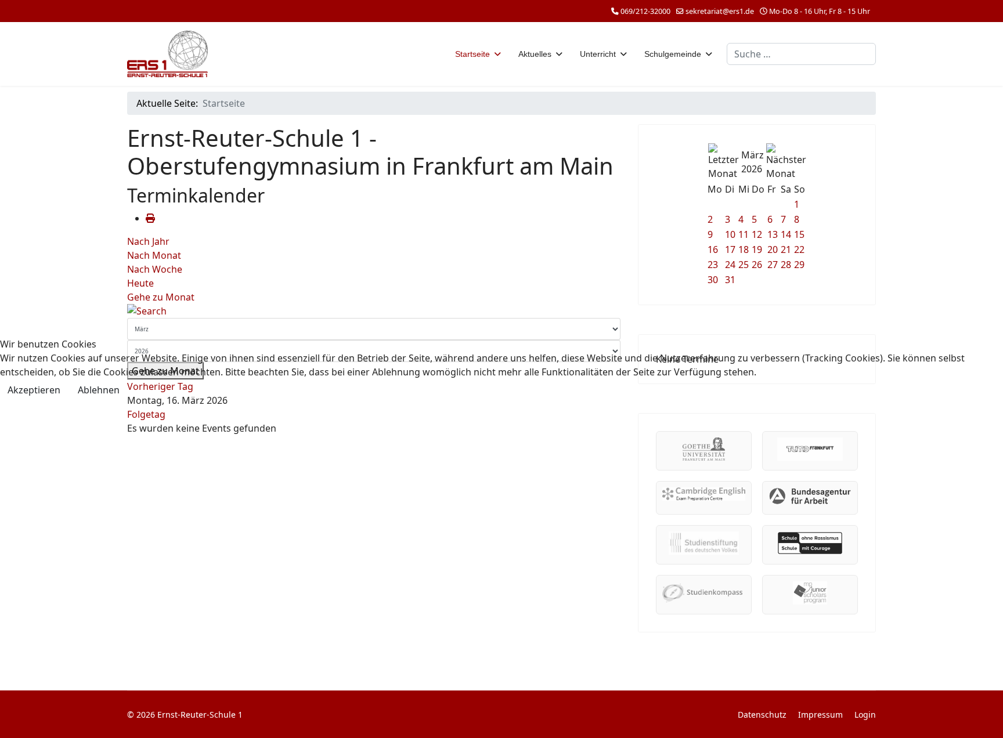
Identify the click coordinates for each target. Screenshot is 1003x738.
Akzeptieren (34, 390)
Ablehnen (99, 390)
